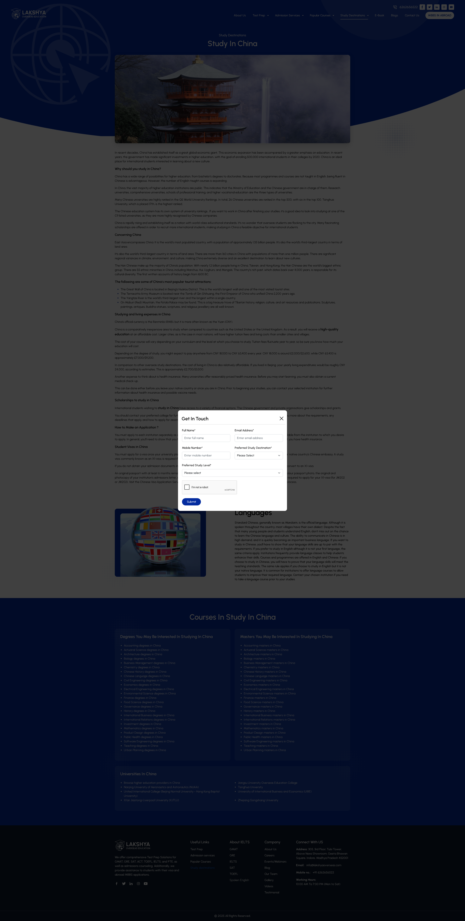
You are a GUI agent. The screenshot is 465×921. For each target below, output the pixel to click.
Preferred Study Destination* (253, 448)
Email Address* (244, 430)
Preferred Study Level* (196, 465)
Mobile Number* (192, 448)
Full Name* (188, 430)
